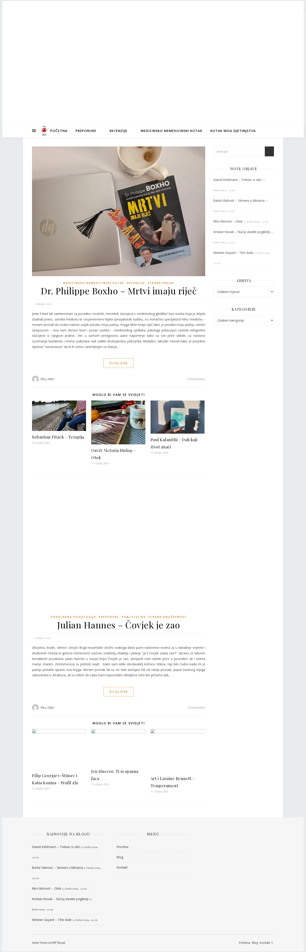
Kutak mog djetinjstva (233, 130)
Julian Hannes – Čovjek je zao (118, 625)
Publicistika (134, 617)
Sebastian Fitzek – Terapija (58, 437)
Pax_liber (153, 64)
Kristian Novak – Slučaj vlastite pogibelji (241, 232)
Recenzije (118, 130)
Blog (120, 857)
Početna (58, 130)
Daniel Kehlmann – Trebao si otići (237, 180)
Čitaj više (118, 363)
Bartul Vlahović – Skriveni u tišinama (239, 200)
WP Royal (58, 943)
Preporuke (85, 130)
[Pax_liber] (44, 130)
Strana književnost (167, 617)
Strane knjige (161, 283)
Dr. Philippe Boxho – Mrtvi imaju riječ (118, 291)
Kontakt (122, 867)
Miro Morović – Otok (228, 221)
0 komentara (196, 379)
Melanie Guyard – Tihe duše (233, 252)
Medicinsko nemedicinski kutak (171, 130)
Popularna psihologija (73, 617)
